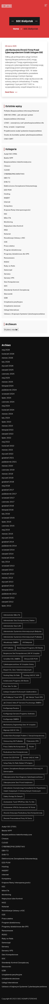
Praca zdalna (9, 246)
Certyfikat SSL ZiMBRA (11, 659)
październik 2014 (9, 546)
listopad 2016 (7, 510)
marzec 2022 (7, 450)
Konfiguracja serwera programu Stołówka (19, 714)
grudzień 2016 (8, 506)
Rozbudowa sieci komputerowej (15, 752)
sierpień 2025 (7, 370)
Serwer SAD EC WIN (30, 758)
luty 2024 (6, 418)
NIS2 (6, 230)
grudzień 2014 (8, 542)
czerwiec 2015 (8, 526)
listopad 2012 (7, 590)
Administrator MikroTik (11, 615)
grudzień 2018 (8, 482)
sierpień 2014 (7, 554)
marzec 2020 (7, 466)
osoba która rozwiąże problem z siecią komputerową (23, 736)
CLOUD (7, 170)
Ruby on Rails (9, 266)
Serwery (7, 274)
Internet (7, 202)
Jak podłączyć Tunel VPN (12, 697)
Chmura (7, 166)
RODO (6, 262)
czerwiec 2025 (8, 374)
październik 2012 (9, 594)
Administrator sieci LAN (12, 626)
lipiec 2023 (6, 422)
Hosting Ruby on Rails (11, 675)
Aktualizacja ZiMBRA (11, 642)
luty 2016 (6, 514)
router (31, 747)
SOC (6, 286)
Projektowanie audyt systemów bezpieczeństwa (23, 131)
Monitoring (8, 222)
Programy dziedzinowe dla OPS (16, 254)
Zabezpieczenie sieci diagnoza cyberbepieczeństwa (23, 777)
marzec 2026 (7, 358)
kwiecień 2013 (8, 574)
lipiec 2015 (6, 522)
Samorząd (8, 270)
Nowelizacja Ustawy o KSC (14, 238)
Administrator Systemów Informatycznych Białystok (22, 631)
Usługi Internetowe (11, 310)
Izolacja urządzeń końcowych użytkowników (20, 692)
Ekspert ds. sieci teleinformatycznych (17, 670)
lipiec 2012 (6, 606)
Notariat (7, 234)
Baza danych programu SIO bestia (30, 648)
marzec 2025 (7, 382)
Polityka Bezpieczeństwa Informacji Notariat (21, 111)
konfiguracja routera (11, 708)
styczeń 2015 (7, 538)
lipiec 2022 (6, 438)
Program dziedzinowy (12, 250)
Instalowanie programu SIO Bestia (16, 681)
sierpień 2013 (7, 570)
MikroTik (7, 218)
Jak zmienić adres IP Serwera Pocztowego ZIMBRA (22, 703)
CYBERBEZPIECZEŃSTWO (14, 174)
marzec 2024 (7, 414)
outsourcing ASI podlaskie (13, 741)
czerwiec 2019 (8, 470)
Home (16, 29)
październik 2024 (9, 390)
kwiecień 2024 (8, 410)
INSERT (7, 198)
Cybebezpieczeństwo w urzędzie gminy (18, 664)
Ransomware (9, 258)
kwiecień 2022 (8, 446)
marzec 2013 (7, 578)
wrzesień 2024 (8, 394)
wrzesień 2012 (8, 598)
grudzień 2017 (8, 490)
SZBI (6, 298)
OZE (5, 242)
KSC (5, 214)
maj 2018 (6, 486)
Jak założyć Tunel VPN (34, 697)
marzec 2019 (7, 474)
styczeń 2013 (7, 582)
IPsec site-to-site (10, 686)
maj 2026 (6, 350)
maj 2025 (6, 378)
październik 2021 (9, 462)
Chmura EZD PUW (31, 659)
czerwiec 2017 (8, 502)
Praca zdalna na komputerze (14, 747)
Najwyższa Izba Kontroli (13, 226)
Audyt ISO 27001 (10, 154)
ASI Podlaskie (8, 648)
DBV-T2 (7, 178)
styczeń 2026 (7, 366)
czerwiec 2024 (8, 402)
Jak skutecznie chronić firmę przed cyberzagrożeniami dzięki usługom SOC (24, 51)
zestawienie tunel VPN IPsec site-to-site (18, 802)
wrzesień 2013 (8, 566)
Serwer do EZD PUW (11, 758)
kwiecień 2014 (8, 558)
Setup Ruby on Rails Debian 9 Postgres (17, 763)
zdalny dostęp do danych (13, 796)
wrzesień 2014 (8, 550)
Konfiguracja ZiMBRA (11, 719)
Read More (9, 92)
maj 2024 (6, 406)
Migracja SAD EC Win (11, 730)
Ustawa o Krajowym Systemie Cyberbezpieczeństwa (24, 314)
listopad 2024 (7, 386)
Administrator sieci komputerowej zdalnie (19, 620)
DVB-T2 (7, 182)
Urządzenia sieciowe (12, 306)
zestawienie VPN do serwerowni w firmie (19, 807)
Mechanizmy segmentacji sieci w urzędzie (19, 725)
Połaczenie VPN (33, 741)
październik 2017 (9, 494)
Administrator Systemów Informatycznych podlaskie (22, 637)
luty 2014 (6, 562)
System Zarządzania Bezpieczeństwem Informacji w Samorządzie (23, 770)
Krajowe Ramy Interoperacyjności (17, 210)
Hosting (7, 194)
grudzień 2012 (8, 586)
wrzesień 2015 (8, 518)
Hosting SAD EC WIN (31, 675)
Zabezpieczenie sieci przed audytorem (17, 782)
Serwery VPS (9, 278)
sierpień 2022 (7, 434)
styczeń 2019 (7, 478)
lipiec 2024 (6, 398)
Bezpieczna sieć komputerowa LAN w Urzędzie (21, 653)
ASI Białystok (27, 642)
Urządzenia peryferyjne (13, 302)
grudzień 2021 (8, 458)
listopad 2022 (7, 430)
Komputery (8, 206)
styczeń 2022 (7, 454)
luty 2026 (6, 362)
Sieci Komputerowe (11, 282)
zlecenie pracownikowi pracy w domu (17, 818)
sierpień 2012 (7, 602)
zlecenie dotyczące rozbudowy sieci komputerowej (22, 813)
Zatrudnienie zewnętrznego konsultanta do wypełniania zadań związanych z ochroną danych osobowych (24, 789)
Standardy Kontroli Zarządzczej (16, 290)
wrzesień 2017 (8, 498)
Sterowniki (8, 294)
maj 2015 (6, 530)
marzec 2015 (7, 534)
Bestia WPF (8, 158)
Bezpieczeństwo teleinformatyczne (17, 162)
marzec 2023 (7, 426)
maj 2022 (6, 442)
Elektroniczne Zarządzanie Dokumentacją (20, 186)
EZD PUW (8, 190)
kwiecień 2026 (8, 354)
